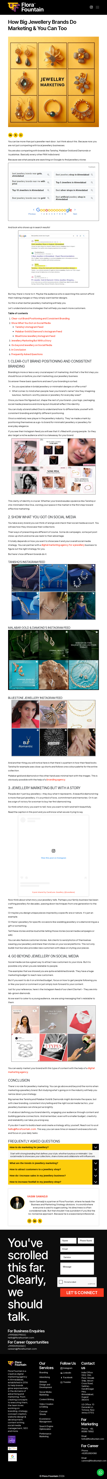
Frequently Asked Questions (27, 354)
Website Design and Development (45, 1384)
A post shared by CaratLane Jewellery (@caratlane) (53, 892)
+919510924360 (16, 1345)
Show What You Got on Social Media (31, 323)
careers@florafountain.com (22, 1348)
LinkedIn (67, 1373)
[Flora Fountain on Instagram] (91, 7)
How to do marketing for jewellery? (29, 1147)
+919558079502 (16, 1334)
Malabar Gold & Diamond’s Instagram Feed (38, 331)
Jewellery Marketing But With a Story (31, 340)
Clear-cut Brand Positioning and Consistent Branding (40, 318)
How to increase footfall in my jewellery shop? (35, 1182)
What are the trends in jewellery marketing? (34, 1163)
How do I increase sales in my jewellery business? (38, 1175)
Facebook (67, 1377)
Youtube (67, 1382)
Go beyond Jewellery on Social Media (31, 345)
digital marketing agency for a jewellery (63, 544)
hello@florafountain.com (22, 1129)
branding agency (56, 779)
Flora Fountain (50, 1476)
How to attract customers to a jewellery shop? (35, 1169)
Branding (43, 1372)
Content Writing (46, 1399)
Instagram (67, 1368)
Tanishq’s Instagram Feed (29, 326)
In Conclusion (18, 349)
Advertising (44, 1377)
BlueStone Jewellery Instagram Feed (35, 336)
